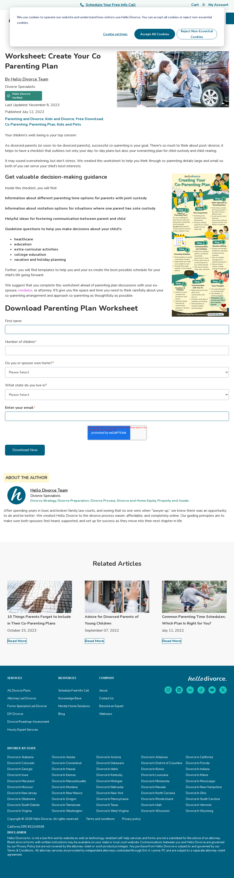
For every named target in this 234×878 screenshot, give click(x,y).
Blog (61, 714)
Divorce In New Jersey (22, 793)
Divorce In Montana (65, 787)
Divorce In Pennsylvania (112, 799)
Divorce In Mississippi (200, 781)
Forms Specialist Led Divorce (27, 706)
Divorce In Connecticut (67, 763)
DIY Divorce (15, 714)
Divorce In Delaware (110, 763)
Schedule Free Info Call (73, 691)
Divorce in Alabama (20, 757)
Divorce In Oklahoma (21, 799)
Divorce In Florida (198, 763)
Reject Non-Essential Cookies (197, 34)
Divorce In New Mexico (67, 793)
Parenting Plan (42, 124)
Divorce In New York (109, 793)
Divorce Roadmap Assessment (28, 722)
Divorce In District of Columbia (161, 763)
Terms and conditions (100, 819)
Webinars (105, 714)
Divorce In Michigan (109, 781)
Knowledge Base (69, 698)
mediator (25, 290)
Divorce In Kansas (64, 775)
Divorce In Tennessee (66, 805)
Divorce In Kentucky (109, 775)
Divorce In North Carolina (158, 793)
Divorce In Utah (151, 805)
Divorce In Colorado (21, 763)
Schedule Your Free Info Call (111, 4)
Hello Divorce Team (49, 490)
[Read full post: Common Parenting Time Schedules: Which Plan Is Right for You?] (194, 596)
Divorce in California (199, 757)
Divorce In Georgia (19, 769)
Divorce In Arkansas (154, 757)
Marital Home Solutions (74, 706)
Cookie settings (115, 34)
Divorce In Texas (107, 805)
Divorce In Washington (67, 811)
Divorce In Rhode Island (157, 799)
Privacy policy (131, 819)
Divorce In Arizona (108, 757)
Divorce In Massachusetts (69, 781)
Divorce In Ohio (196, 793)
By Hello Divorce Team (26, 79)
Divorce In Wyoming (199, 811)
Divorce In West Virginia (112, 811)
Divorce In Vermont (198, 805)
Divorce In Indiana (198, 769)
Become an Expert (111, 706)
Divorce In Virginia (19, 811)
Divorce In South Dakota (23, 805)
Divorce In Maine (197, 775)
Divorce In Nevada (153, 787)
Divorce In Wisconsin (155, 811)
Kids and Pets (69, 124)
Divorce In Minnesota (155, 781)
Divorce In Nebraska (109, 787)
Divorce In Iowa (17, 775)
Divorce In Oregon (64, 799)
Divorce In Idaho (107, 769)
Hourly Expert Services (22, 730)
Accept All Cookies (154, 34)
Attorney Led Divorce (21, 698)
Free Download (89, 118)
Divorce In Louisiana (154, 775)
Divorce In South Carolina (203, 799)
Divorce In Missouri (20, 787)
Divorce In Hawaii (63, 769)
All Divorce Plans (19, 691)
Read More (17, 641)
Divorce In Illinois (152, 769)
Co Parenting (16, 124)
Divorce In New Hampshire (204, 787)
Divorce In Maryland (20, 781)
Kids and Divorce (59, 118)
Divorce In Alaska (63, 757)
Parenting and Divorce (24, 118)
